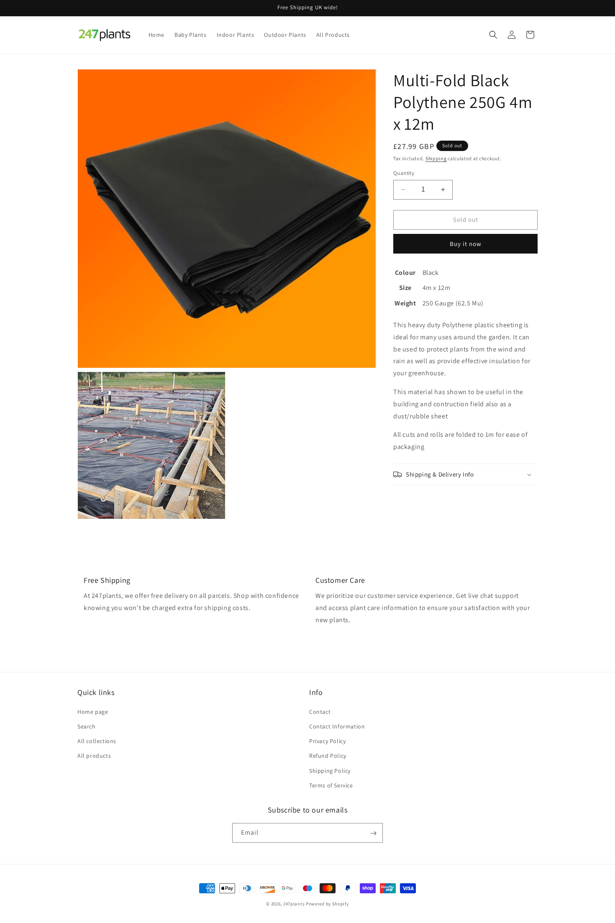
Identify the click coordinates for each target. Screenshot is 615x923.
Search (86, 726)
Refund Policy (327, 755)
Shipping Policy (330, 770)
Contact (320, 711)
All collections (96, 740)
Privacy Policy (327, 740)
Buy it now (466, 243)
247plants (294, 904)
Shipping (436, 158)
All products (94, 755)
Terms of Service (331, 785)
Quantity (403, 173)
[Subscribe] (373, 833)
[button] (493, 35)
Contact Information (337, 726)
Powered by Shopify (327, 904)
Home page (92, 711)
